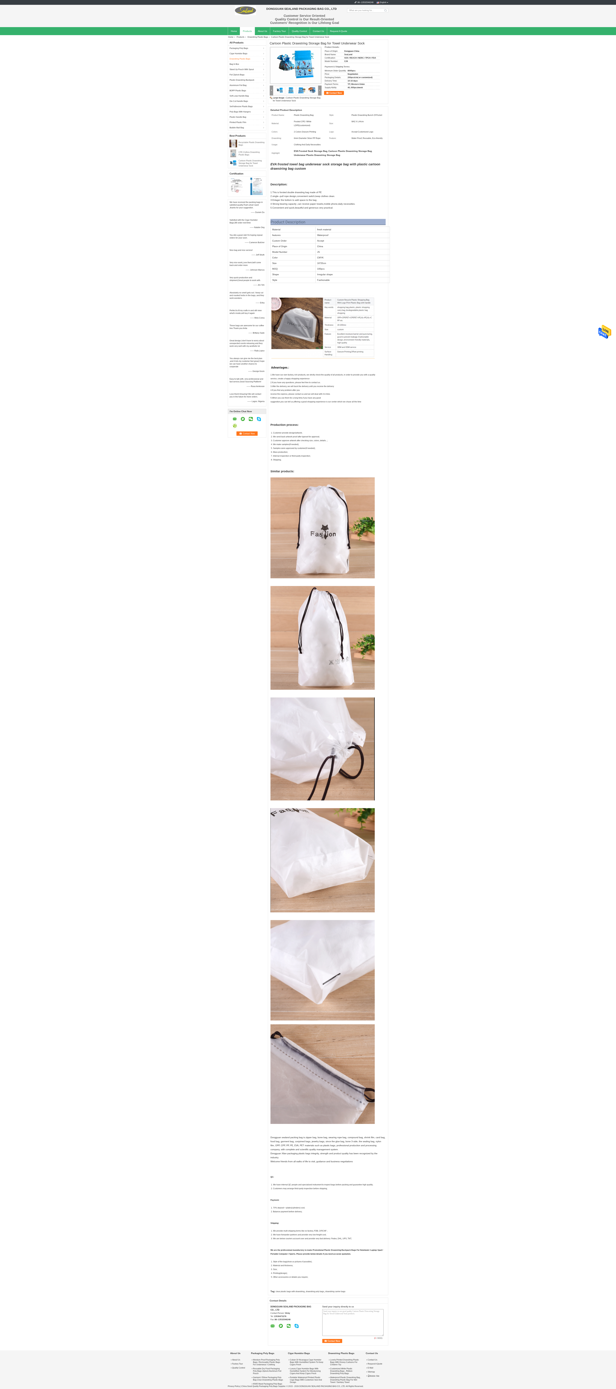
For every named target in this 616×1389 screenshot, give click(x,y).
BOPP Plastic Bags (238, 90)
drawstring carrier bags (335, 1291)
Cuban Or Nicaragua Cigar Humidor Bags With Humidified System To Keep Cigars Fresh (306, 1362)
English (383, 2)
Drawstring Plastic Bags (258, 37)
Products (247, 31)
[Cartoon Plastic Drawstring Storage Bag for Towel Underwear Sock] (233, 163)
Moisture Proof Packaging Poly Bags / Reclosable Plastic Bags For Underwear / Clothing (266, 1362)
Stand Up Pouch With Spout (242, 69)
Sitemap (371, 1372)
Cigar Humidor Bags (238, 53)
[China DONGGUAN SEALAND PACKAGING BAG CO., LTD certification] (237, 186)
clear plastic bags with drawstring (290, 1291)
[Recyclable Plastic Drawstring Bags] (233, 143)
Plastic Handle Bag (238, 117)
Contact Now (335, 93)
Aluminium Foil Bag (238, 85)
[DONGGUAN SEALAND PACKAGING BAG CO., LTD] (245, 10)
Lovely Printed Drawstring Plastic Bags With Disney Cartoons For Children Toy (344, 1362)
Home (234, 31)
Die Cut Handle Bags (239, 101)
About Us (262, 31)
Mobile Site (374, 1376)
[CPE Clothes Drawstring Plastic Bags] (233, 153)
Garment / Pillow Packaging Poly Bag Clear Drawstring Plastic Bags (268, 1378)
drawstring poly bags (315, 1291)
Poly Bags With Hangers (240, 112)
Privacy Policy (234, 1386)
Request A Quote (338, 31)
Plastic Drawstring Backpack (242, 80)
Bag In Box (234, 64)
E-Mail (370, 1368)
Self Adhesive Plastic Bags (241, 106)
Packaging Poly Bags (239, 48)
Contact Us (318, 31)
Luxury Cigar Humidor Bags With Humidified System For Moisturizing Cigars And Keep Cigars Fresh (305, 1371)
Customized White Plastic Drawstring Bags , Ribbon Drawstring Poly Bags (341, 1371)
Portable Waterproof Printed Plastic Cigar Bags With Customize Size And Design (306, 1379)
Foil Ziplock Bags (237, 75)
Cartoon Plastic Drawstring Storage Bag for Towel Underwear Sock (250, 163)
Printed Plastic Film (238, 122)
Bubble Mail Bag (237, 128)
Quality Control (299, 31)
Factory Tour (279, 31)
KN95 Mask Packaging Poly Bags (267, 1384)
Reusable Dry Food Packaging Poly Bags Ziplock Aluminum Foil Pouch (267, 1371)
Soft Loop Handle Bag (239, 96)
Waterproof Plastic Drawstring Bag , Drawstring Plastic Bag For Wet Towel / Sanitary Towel (345, 1379)
